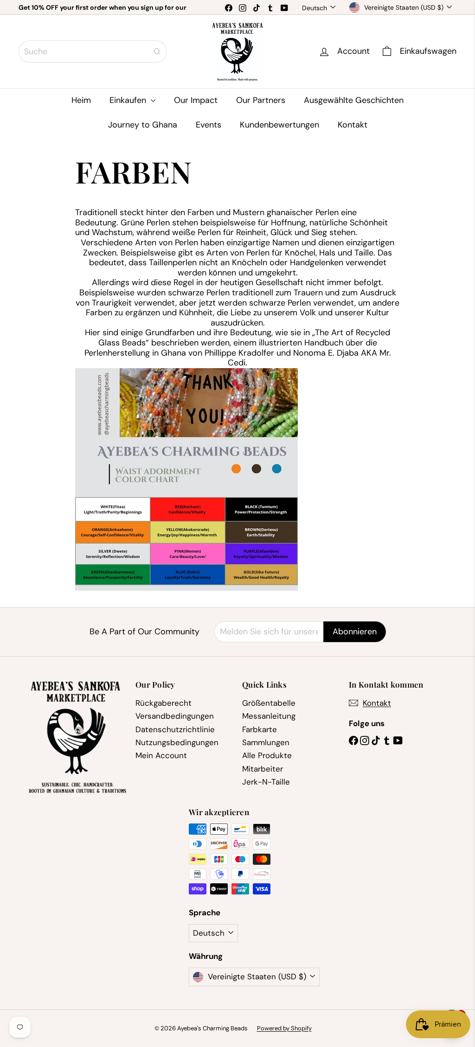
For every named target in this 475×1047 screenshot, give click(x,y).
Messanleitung (268, 716)
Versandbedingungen (174, 716)
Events (208, 124)
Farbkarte (259, 729)
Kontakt (352, 124)
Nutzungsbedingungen (176, 742)
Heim (81, 100)
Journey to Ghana (142, 124)
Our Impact (196, 100)
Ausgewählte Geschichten (354, 100)
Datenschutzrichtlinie (175, 729)
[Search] (157, 51)
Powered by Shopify (284, 1028)
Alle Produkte (267, 755)
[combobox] (93, 51)
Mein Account (161, 755)
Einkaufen (128, 100)
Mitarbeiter (262, 769)
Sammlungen (265, 742)
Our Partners (260, 100)
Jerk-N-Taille (266, 782)
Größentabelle (268, 703)
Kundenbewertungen (279, 124)
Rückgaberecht (163, 703)
